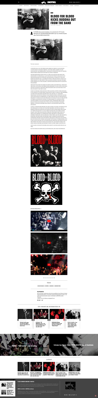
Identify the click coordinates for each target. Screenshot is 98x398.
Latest (20, 5)
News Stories (34, 5)
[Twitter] (71, 2)
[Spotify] (77, 2)
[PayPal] (78, 2)
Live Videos (65, 5)
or (25, 388)
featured (46, 285)
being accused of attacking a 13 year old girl (47, 32)
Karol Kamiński (40, 291)
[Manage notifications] (95, 396)
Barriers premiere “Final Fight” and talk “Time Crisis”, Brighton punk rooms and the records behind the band (10, 385)
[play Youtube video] (49, 221)
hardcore (51, 285)
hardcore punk (57, 285)
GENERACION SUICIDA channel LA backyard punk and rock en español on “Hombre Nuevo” (57, 324)
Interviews (41, 5)
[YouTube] (74, 2)
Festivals (77, 5)
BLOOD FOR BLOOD (45, 33)
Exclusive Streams (49, 5)
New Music (26, 5)
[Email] (79, 2)
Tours (71, 5)
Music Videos (59, 5)
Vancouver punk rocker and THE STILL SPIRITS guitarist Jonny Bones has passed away (25, 324)
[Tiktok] (75, 2)
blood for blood (41, 285)
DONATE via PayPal (21, 388)
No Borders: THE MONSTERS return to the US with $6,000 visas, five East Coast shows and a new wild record (41, 324)
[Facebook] (69, 2)
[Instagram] (72, 2)
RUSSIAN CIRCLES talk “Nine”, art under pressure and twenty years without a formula (10, 392)
